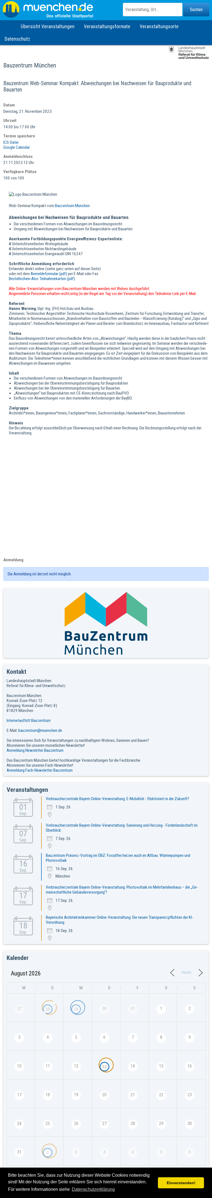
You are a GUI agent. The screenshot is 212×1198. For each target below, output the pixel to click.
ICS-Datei (10, 142)
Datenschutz (17, 39)
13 (104, 1066)
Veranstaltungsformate (107, 26)
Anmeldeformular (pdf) (49, 273)
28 (48, 1009)
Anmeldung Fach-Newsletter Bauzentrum (40, 770)
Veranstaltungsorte (159, 26)
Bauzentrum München (72, 205)
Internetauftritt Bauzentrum (29, 720)
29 (76, 1009)
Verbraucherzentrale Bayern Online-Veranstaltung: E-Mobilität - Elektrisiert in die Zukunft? (117, 798)
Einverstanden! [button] (181, 1183)
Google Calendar (16, 147)
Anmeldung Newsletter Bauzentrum (35, 750)
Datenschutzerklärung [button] (93, 1189)
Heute (186, 972)
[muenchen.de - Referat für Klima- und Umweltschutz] (106, 9)
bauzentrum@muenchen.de (40, 730)
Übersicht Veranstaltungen (48, 26)
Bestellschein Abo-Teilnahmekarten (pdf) (42, 278)
